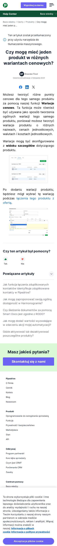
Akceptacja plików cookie (28, 541)
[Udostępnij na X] (33, 87)
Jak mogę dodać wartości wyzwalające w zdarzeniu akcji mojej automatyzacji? (27, 322)
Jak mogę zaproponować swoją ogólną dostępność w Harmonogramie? (27, 301)
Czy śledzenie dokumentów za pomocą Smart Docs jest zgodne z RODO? (27, 312)
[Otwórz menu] (51, 5)
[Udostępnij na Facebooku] (20, 87)
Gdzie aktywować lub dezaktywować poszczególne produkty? (26, 333)
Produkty (30, 22)
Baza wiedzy (9, 22)
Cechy (20, 22)
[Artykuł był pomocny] (5, 259)
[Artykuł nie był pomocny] (22, 259)
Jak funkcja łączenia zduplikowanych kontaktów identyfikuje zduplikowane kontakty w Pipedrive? (26, 288)
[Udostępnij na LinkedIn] (27, 87)
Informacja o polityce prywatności (30, 531)
